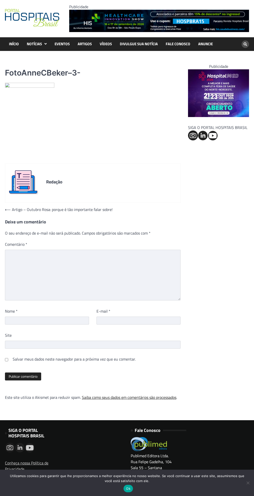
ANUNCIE (205, 44)
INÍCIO (14, 44)
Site (8, 335)
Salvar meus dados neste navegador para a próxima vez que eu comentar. (74, 359)
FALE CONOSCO (178, 44)
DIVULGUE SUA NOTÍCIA (139, 44)
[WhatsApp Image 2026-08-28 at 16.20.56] (218, 116)
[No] (247, 482)
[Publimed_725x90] (159, 31)
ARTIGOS (85, 44)
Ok (128, 489)
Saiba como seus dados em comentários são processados (129, 397)
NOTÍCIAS (34, 44)
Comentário (16, 244)
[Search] (245, 44)
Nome (11, 311)
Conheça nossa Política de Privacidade (26, 466)
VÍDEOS (106, 44)
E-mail (103, 311)
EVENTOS (62, 44)
